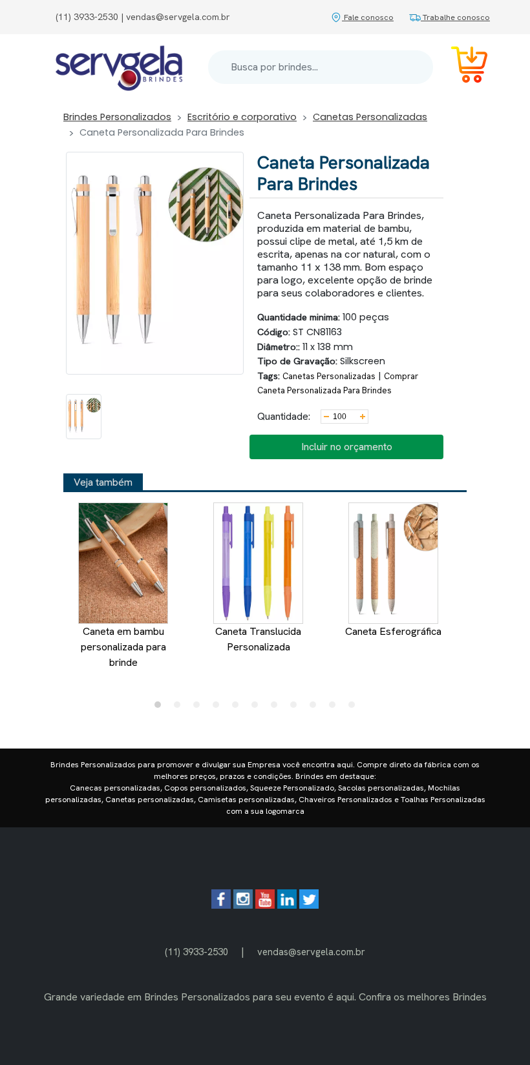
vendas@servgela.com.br (311, 952)
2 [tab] (180, 707)
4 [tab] (219, 707)
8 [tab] (296, 707)
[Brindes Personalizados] (119, 67)
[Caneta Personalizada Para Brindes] (83, 416)
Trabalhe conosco (455, 17)
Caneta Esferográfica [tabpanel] (393, 631)
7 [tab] (277, 707)
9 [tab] (316, 707)
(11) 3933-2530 (196, 952)
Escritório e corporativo (242, 116)
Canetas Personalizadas (370, 116)
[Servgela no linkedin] (287, 905)
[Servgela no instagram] (243, 905)
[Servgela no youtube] (265, 905)
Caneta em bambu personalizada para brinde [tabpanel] (123, 647)
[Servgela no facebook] (221, 905)
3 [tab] (199, 707)
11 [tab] (354, 707)
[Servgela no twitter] (309, 905)
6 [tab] (257, 707)
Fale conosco (368, 17)
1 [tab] (160, 707)
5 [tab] (238, 707)
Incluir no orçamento (346, 446)
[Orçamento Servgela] (461, 67)
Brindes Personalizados (117, 116)
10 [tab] (335, 707)
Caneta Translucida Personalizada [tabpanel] (258, 639)
